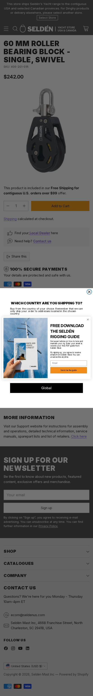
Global (46, 388)
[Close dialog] (89, 291)
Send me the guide (69, 370)
